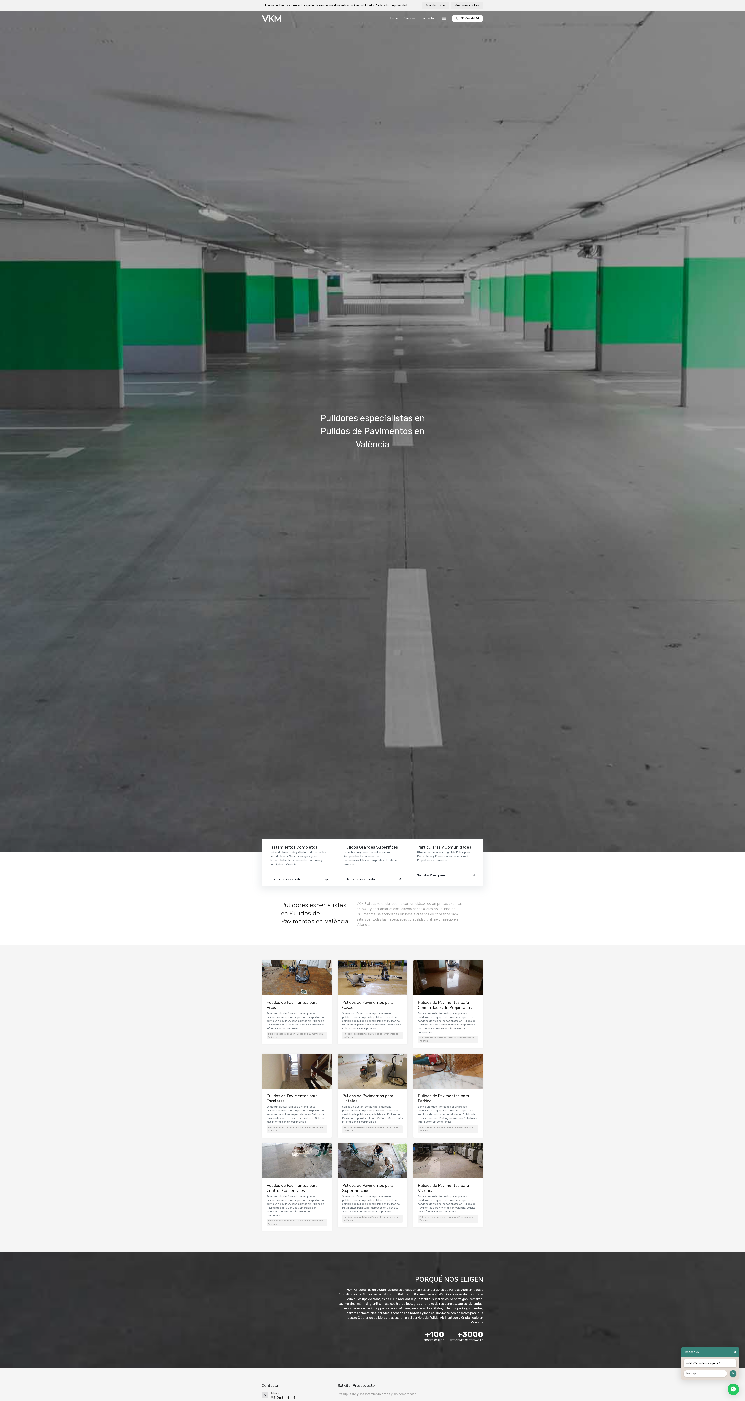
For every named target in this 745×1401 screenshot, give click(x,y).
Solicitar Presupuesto (285, 879)
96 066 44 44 (470, 18)
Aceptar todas (435, 5)
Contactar (428, 18)
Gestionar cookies (467, 5)
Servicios (409, 18)
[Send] (733, 1373)
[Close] (735, 1352)
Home (394, 18)
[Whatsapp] (733, 1389)
